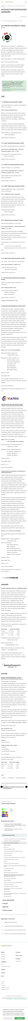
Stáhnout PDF (23, 16)
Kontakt (2, 982)
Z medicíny (3, 954)
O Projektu (3, 985)
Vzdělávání (3, 962)
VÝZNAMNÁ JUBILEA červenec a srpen (11, 886)
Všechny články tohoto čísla (8, 835)
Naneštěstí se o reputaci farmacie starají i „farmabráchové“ (13, 787)
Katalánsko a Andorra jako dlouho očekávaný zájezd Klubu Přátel (15, 866)
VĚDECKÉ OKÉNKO (7, 870)
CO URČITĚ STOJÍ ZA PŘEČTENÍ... (10, 878)
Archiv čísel (5, 903)
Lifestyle (3, 956)
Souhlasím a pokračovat (19, 1019)
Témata (3, 973)
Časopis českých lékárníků (20, 5)
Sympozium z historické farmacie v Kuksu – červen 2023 (14, 857)
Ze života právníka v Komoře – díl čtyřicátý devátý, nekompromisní (13, 889)
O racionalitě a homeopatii (9, 868)
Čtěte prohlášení (9, 998)
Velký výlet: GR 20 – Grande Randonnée (11, 863)
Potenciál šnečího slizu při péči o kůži (11, 872)
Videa (2, 976)
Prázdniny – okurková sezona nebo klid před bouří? (13, 882)
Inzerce (2, 984)
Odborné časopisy (11, 5)
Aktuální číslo (5, 906)
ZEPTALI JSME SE (7, 891)
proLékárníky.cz (4, 5)
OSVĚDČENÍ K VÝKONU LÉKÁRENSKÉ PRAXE (12, 840)
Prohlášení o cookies (5, 987)
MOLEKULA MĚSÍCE (7, 880)
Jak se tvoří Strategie (8, 855)
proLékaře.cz (7, 2)
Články (2, 952)
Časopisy (3, 969)
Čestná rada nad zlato (8, 853)
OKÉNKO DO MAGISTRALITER (9, 849)
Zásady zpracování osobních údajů (20, 998)
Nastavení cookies (5, 989)
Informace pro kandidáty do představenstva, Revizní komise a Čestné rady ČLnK (15, 894)
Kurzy (2, 964)
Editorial (5, 861)
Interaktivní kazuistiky (5, 966)
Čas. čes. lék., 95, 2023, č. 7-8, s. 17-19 (15, 20)
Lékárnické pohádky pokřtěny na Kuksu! (11, 859)
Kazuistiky (3, 959)
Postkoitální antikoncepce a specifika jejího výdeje (13, 851)
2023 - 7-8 (3, 7)
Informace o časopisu (7, 910)
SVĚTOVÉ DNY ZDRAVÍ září (9, 884)
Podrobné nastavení (8, 1018)
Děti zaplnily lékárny (7, 896)
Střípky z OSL (6, 847)
